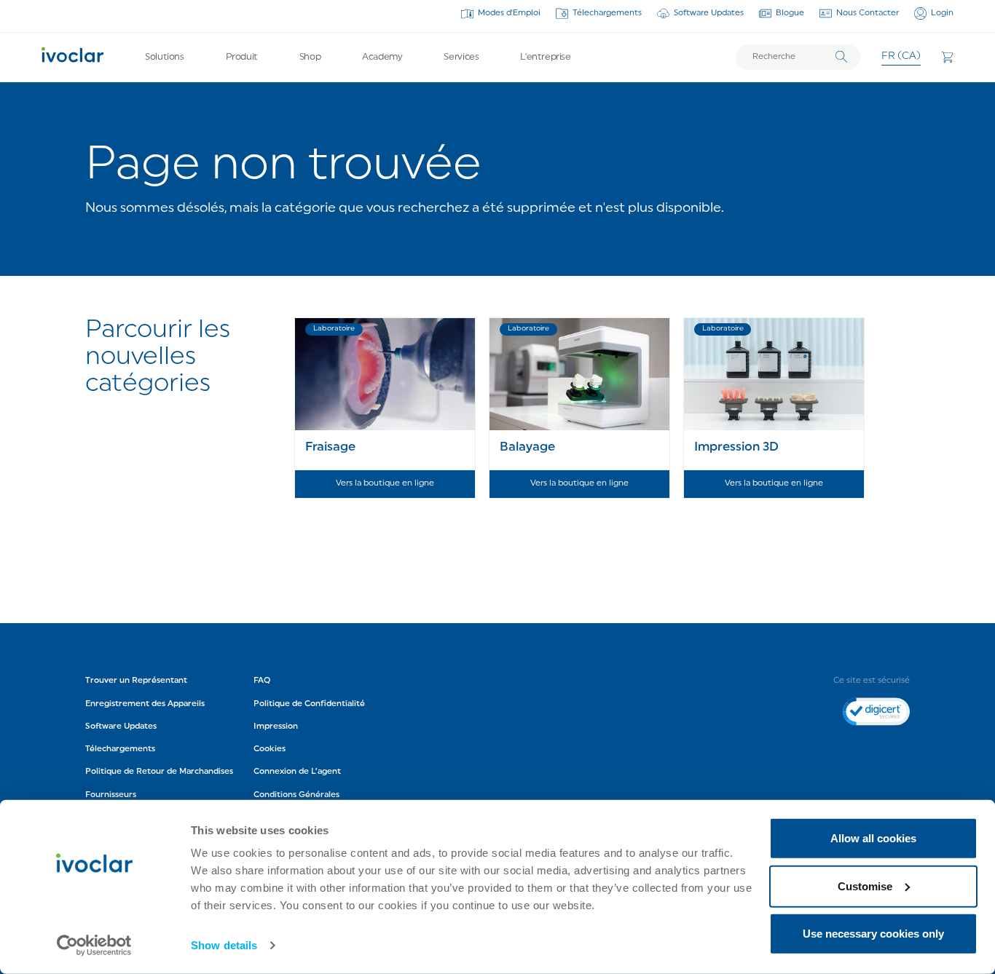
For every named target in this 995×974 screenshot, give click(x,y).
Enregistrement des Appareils (145, 704)
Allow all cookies (873, 838)
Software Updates (709, 13)
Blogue (790, 13)
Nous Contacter (867, 13)
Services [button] (461, 57)
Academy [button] (382, 57)
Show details (224, 945)
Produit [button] (242, 57)
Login (942, 13)
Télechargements (607, 13)
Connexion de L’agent (297, 771)
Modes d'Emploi (509, 13)
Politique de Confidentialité (310, 704)
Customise (865, 885)
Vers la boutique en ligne (385, 483)
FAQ (261, 680)
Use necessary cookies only (873, 933)
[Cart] (947, 57)
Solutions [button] (164, 57)
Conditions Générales (296, 795)
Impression (275, 726)
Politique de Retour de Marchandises (159, 771)
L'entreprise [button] (545, 57)
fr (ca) (901, 56)
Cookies (269, 749)
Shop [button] (309, 57)
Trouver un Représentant (136, 680)
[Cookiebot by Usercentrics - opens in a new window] (94, 946)
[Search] (841, 57)
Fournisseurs (110, 795)
